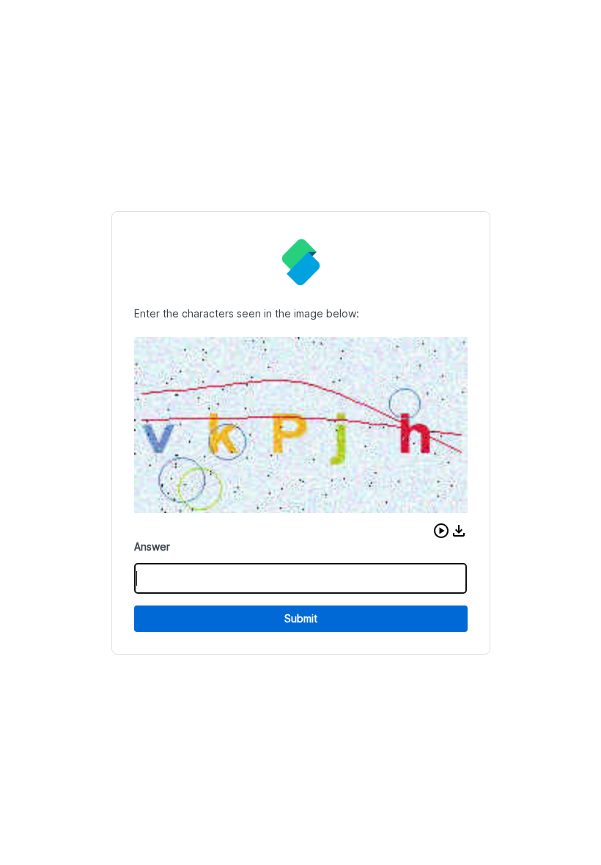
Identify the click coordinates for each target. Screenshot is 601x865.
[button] (441, 531)
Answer (152, 546)
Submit (300, 618)
